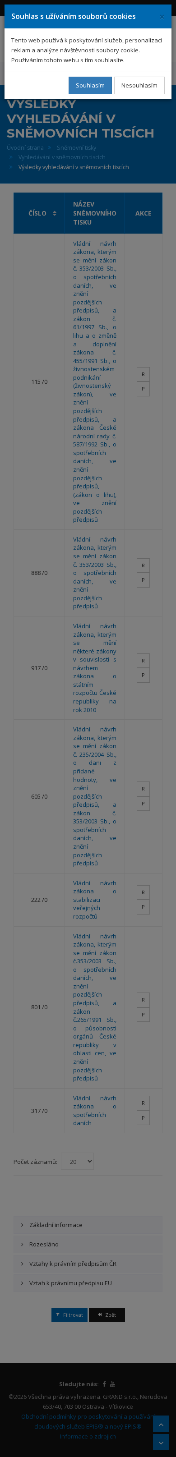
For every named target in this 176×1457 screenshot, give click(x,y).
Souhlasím (90, 85)
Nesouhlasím (139, 85)
